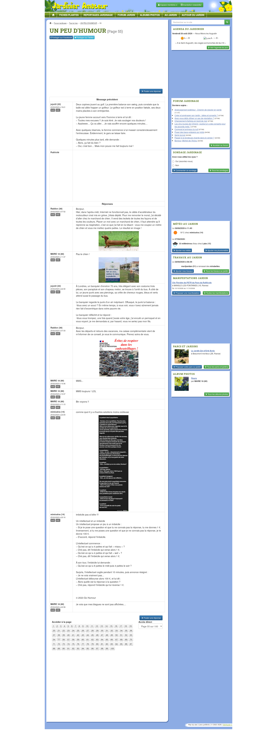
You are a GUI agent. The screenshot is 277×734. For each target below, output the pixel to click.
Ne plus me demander (173, 89)
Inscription (114, 51)
